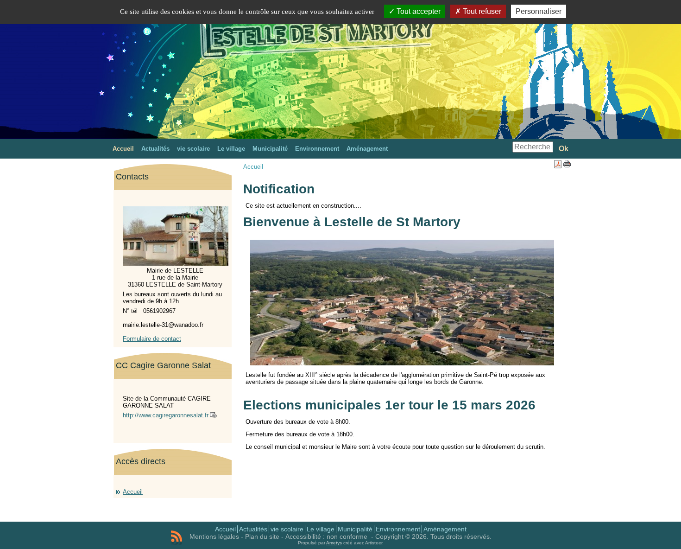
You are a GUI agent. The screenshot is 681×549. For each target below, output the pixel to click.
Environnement (398, 529)
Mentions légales (214, 536)
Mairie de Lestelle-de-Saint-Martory (257, 48)
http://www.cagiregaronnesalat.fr (165, 415)
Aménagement (445, 529)
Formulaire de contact (152, 338)
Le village (320, 529)
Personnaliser (538, 11)
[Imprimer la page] (567, 165)
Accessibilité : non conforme (327, 536)
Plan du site (262, 536)
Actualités (253, 529)
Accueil (133, 491)
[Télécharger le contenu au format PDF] (558, 166)
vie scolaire (287, 529)
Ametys (334, 542)
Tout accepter (418, 11)
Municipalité (355, 529)
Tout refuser (481, 11)
